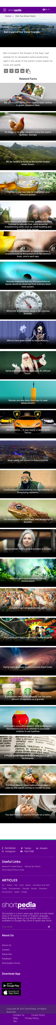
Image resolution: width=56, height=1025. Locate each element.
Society (34, 888)
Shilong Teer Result (33, 866)
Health (17, 892)
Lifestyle (25, 888)
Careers (6, 949)
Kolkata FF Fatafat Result (12, 866)
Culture (9, 885)
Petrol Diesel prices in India (13, 870)
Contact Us (18, 1015)
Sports (28, 885)
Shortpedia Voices (11, 963)
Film (16, 885)
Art (3, 885)
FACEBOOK (10, 848)
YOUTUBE (29, 851)
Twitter (27, 848)
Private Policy (32, 1018)
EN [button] (46, 10)
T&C (15, 1021)
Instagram (10, 851)
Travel (4, 888)
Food (22, 885)
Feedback (6, 958)
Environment (7, 892)
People (24, 892)
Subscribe (7, 954)
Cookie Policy (38, 1015)
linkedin (43, 848)
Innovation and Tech (41, 885)
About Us (6, 945)
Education (43, 888)
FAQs (15, 1018)
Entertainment (14, 888)
